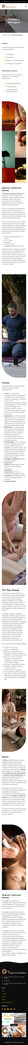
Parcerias (4, 994)
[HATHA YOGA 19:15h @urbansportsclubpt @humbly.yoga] (8, 1031)
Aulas (3, 991)
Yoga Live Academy (6, 35)
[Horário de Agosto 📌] (8, 1019)
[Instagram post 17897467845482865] (20, 1019)
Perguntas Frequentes (7, 1002)
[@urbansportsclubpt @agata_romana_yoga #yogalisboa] (20, 1031)
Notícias (4, 996)
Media (3, 999)
